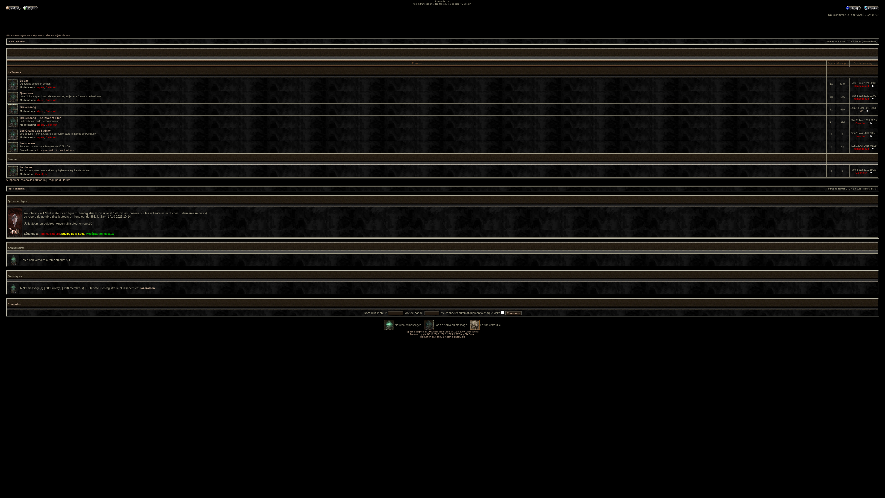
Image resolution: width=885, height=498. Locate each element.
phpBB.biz (459, 336)
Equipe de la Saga (73, 233)
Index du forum (16, 41)
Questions (26, 93)
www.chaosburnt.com (439, 331)
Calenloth (51, 87)
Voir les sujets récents (58, 35)
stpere (40, 87)
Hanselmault (861, 86)
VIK (861, 111)
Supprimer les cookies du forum (26, 180)
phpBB (427, 334)
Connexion (14, 304)
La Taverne (14, 72)
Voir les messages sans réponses (25, 35)
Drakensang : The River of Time (40, 118)
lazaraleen (147, 288)
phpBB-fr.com (444, 336)
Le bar (24, 80)
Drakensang (28, 107)
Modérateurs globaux (100, 233)
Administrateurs (49, 233)
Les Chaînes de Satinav (35, 130)
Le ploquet (26, 167)
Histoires (69, 150)
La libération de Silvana (50, 150)
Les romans (27, 143)
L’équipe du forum (59, 180)
